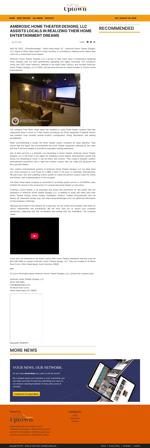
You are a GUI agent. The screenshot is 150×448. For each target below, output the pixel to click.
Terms (103, 446)
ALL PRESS (38, 18)
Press (75, 415)
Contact (75, 421)
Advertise (75, 418)
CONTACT (49, 18)
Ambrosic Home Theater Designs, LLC (39, 192)
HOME (12, 18)
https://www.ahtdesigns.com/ (59, 198)
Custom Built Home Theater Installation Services (65, 258)
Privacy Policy (114, 446)
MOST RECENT (24, 18)
